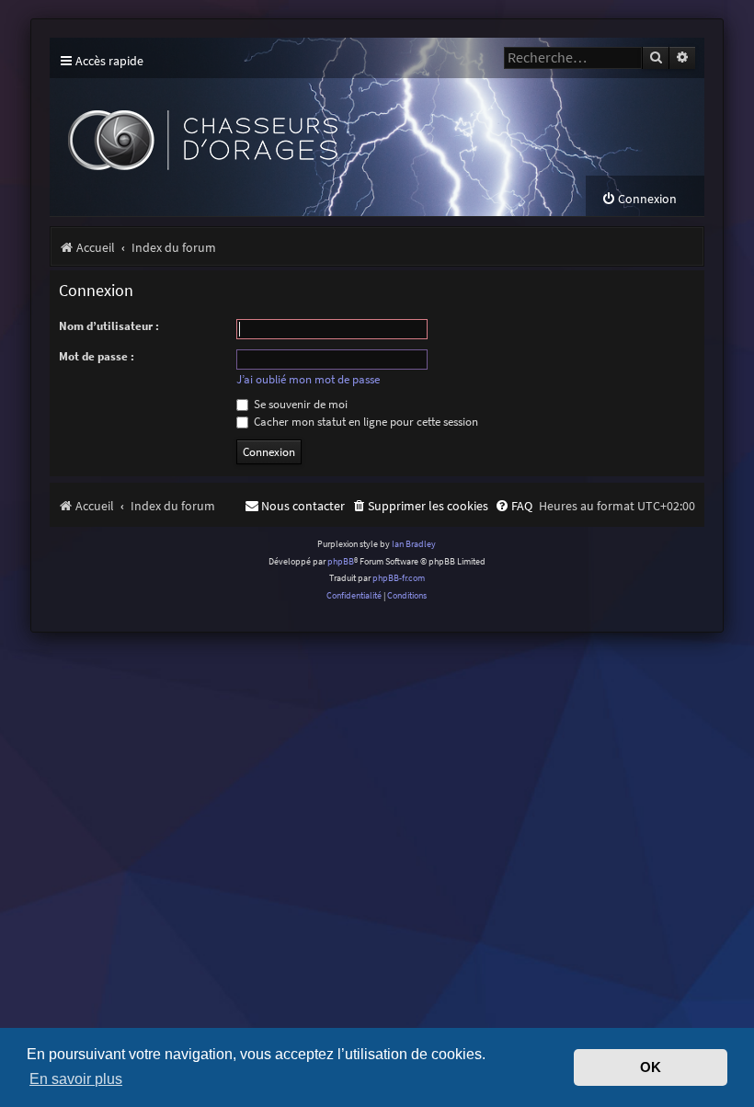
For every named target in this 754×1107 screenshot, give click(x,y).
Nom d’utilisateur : (109, 326)
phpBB (340, 561)
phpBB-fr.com (398, 578)
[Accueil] (318, 127)
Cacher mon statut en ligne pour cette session (364, 421)
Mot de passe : (96, 356)
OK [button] (650, 1067)
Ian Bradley (414, 544)
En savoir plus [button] (75, 1078)
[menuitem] (639, 199)
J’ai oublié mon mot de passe (308, 379)
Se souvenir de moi (299, 404)
